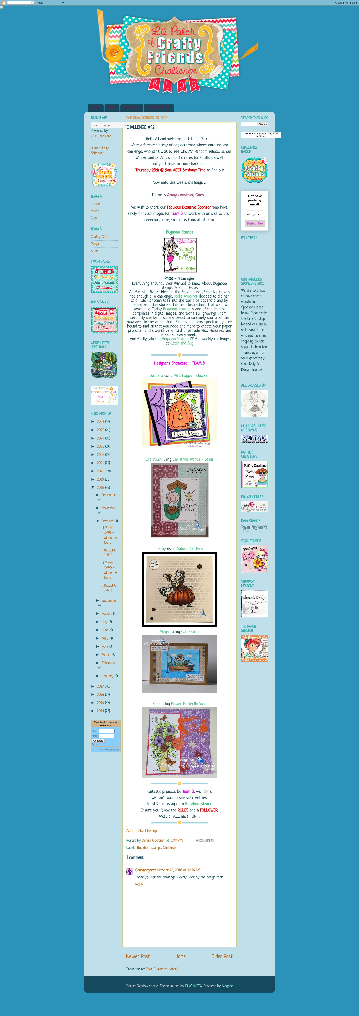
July (105, 622)
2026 (101, 422)
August (107, 614)
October (108, 521)
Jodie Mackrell (186, 296)
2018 (101, 488)
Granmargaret (145, 870)
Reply (139, 884)
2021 (101, 463)
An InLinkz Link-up (141, 831)
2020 (101, 471)
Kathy (161, 549)
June (106, 630)
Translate (104, 136)
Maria (95, 211)
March (107, 655)
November (109, 508)
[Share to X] (205, 840)
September (109, 601)
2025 (101, 430)
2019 (101, 479)
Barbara (156, 375)
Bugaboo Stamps (179, 232)
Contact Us (131, 108)
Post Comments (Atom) (162, 969)
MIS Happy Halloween (191, 375)
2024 (101, 438)
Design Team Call (159, 108)
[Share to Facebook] (208, 840)
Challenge (169, 848)
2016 (101, 695)
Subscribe (255, 223)
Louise (95, 204)
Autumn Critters (190, 549)
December (109, 495)
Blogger (227, 986)
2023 (101, 447)
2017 (101, 686)
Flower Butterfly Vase (189, 704)
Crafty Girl (99, 237)
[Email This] (198, 840)
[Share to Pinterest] (212, 840)
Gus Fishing (190, 632)
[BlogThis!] (201, 840)
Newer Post (138, 957)
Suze (156, 704)
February (108, 663)
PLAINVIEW (193, 986)
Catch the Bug (182, 343)
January (108, 676)
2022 (101, 455)
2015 (101, 703)
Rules (112, 108)
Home (96, 108)
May (106, 638)
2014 (101, 711)
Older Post (222, 957)
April (105, 647)
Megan (165, 632)
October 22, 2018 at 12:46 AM (178, 870)
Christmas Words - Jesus (193, 459)
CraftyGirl (154, 459)
